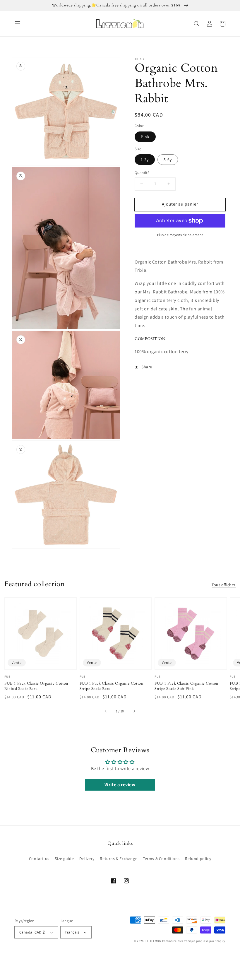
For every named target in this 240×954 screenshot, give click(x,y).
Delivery (87, 858)
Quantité (142, 172)
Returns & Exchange (118, 858)
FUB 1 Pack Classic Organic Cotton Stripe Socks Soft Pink (186, 686)
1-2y (145, 159)
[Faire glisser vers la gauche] (106, 711)
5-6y (168, 159)
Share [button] (146, 367)
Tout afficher (224, 584)
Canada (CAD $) (32, 932)
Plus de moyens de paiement (180, 234)
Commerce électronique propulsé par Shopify (193, 941)
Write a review (119, 785)
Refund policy (198, 858)
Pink (145, 136)
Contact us (39, 858)
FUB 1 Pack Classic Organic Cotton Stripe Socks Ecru (111, 686)
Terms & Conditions (161, 858)
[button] (17, 23)
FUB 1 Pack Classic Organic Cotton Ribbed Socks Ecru (36, 686)
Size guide (64, 858)
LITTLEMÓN (153, 941)
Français (72, 932)
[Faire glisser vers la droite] (134, 711)
